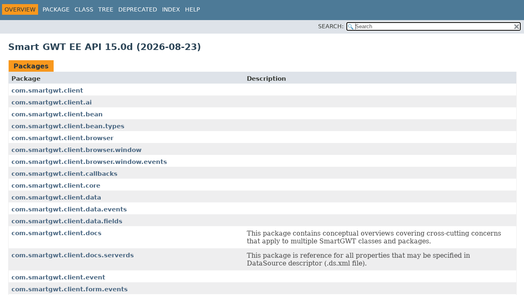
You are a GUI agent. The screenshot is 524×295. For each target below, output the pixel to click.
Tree (105, 9)
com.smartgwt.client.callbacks (64, 173)
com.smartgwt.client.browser (62, 138)
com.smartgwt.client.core (55, 185)
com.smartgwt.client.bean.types (67, 126)
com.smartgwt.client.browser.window (76, 150)
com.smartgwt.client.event (58, 277)
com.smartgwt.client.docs (56, 233)
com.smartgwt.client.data (56, 197)
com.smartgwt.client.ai (51, 102)
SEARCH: (331, 26)
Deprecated (137, 9)
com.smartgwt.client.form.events (69, 289)
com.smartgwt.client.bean (57, 114)
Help (192, 9)
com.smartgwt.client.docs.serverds (72, 255)
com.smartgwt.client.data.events (69, 209)
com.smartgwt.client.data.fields (66, 221)
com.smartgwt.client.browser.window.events (89, 162)
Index (171, 9)
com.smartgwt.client (47, 90)
